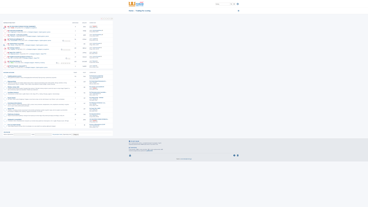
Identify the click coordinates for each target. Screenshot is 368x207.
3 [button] (105, 18)
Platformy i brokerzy (40, 62)
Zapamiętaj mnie (67, 134)
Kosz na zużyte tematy (14, 124)
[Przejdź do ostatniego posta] (96, 26)
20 (65, 63)
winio (94, 82)
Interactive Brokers (14, 61)
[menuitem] (238, 4)
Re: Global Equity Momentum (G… (98, 81)
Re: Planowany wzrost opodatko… (98, 92)
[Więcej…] (239, 10)
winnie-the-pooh (96, 43)
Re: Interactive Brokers (95, 114)
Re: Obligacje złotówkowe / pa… (98, 103)
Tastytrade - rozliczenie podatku (18, 35)
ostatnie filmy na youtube (16, 43)
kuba (94, 104)
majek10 (94, 38)
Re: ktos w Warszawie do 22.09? (97, 124)
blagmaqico (13, 32)
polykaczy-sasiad (15, 54)
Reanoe (94, 61)
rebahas (94, 99)
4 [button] (107, 18)
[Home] (136, 4)
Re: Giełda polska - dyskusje (96, 97)
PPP (11, 58)
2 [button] (103, 18)
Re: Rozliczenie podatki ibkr (96, 76)
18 (61, 63)
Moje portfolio (12, 81)
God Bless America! (13, 92)
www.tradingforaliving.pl (186, 158)
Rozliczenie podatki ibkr (16, 30)
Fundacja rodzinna (14, 48)
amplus (94, 52)
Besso (12, 62)
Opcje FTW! (43, 54)
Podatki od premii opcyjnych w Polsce (20, 56)
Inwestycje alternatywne (15, 103)
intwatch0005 (14, 40)
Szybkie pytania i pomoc (44, 32)
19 (63, 63)
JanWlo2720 (150, 150)
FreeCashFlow (96, 93)
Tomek (12, 27)
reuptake (13, 49)
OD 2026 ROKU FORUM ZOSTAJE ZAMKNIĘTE (22, 26)
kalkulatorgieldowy (97, 30)
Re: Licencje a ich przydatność (97, 86)
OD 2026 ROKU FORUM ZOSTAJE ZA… (99, 119)
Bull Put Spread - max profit (17, 66)
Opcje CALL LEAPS (14, 52)
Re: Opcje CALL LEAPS (95, 108)
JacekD (12, 67)
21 (67, 63)
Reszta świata (12, 98)
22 (69, 63)
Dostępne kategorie (33, 32)
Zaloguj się (7, 132)
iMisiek (12, 45)
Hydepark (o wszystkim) (31, 27)
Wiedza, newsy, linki (13, 87)
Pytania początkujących (16, 39)
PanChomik (95, 126)
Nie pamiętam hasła (57, 134)
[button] (112, 19)
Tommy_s (13, 36)
